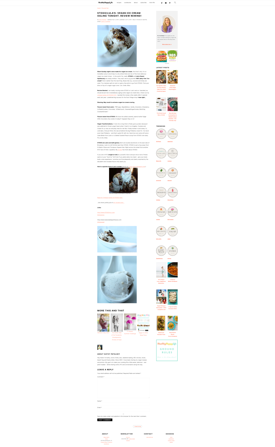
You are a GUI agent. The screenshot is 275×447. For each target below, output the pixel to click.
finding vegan (171, 440)
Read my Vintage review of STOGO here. (110, 197)
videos (171, 442)
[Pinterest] (170, 3)
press (106, 438)
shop (171, 437)
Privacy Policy (104, 442)
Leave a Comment (105, 21)
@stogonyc (100, 215)
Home (98, 8)
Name (99, 401)
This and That (105, 8)
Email (99, 407)
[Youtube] (166, 3)
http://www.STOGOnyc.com (106, 212)
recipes (119, 2)
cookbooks (127, 2)
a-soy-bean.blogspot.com (137, 166)
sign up (128, 437)
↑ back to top (137, 426)
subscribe (143, 2)
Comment (100, 377)
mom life (152, 2)
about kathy (106, 437)
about (136, 2)
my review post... (118, 202)
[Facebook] (161, 3)
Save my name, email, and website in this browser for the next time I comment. (121, 416)
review (120, 149)
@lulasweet (100, 222)
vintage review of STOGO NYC (106, 95)
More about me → (167, 44)
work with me (149, 437)
